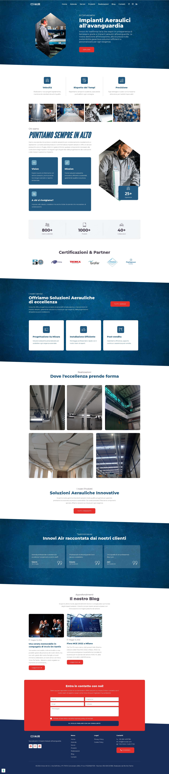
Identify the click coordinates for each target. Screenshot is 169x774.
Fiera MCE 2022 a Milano (80, 643)
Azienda (73, 4)
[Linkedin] (39, 746)
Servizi (82, 4)
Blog (113, 4)
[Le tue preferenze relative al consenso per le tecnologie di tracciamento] (3, 770)
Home (64, 4)
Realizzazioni (103, 4)
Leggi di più (36, 668)
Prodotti (91, 4)
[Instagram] (35, 746)
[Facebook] (31, 746)
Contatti (122, 4)
